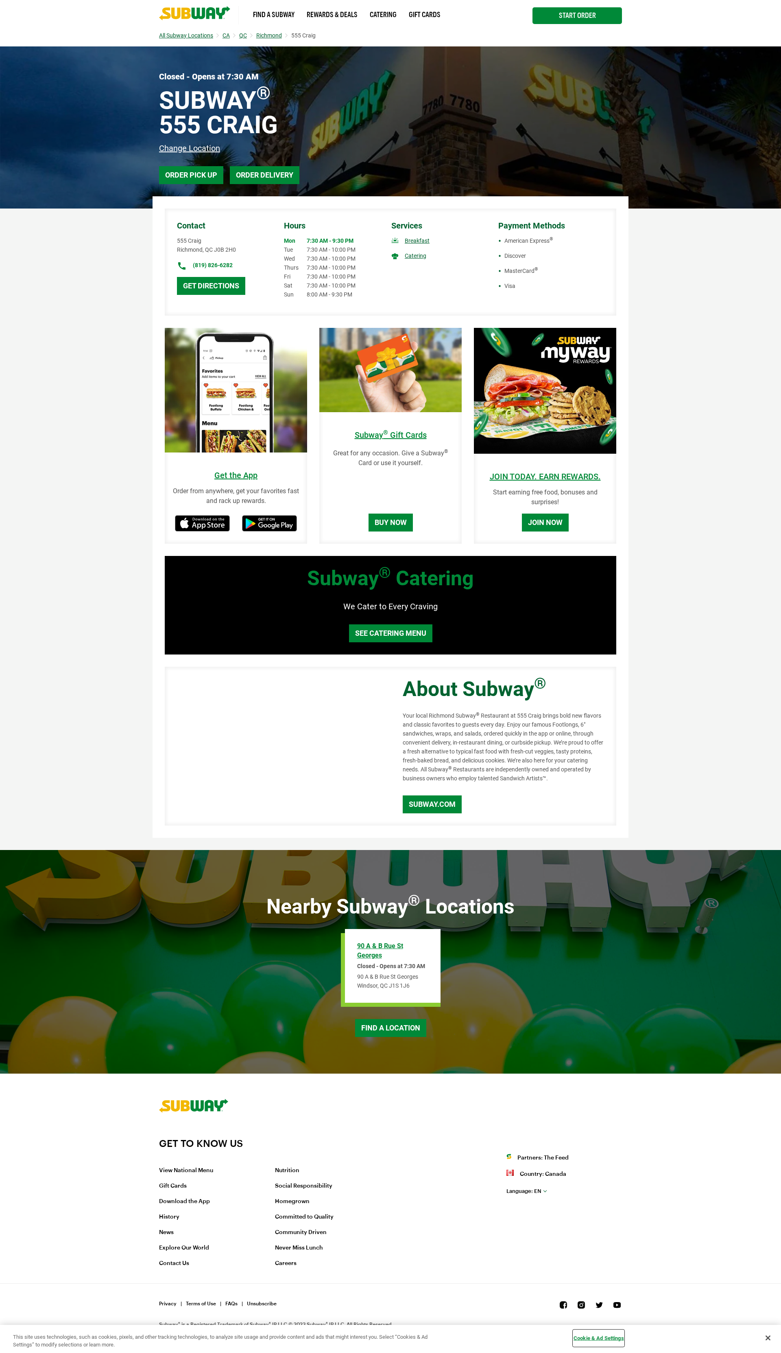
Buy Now (391, 522)
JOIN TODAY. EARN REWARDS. (545, 476)
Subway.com (432, 804)
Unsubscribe (262, 1303)
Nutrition (287, 1170)
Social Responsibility (303, 1186)
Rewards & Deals (332, 14)
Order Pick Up (191, 175)
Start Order (577, 15)
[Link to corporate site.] (193, 1132)
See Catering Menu (390, 633)
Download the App (184, 1201)
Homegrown (292, 1201)
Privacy (168, 1303)
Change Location (189, 148)
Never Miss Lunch (299, 1248)
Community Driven (301, 1232)
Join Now (545, 522)
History (169, 1217)
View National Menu (186, 1170)
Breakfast (417, 240)
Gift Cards (425, 14)
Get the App (235, 475)
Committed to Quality (304, 1217)
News (166, 1232)
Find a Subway (274, 14)
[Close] (768, 1338)
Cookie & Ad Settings (599, 1338)
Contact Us (174, 1263)
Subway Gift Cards (391, 435)
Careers (286, 1263)
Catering (383, 14)
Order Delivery (264, 175)
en (523, 1191)
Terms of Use (201, 1303)
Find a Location (390, 1028)
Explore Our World (184, 1248)
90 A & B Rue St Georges (380, 950)
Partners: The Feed (543, 1158)
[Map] (274, 746)
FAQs (231, 1303)
